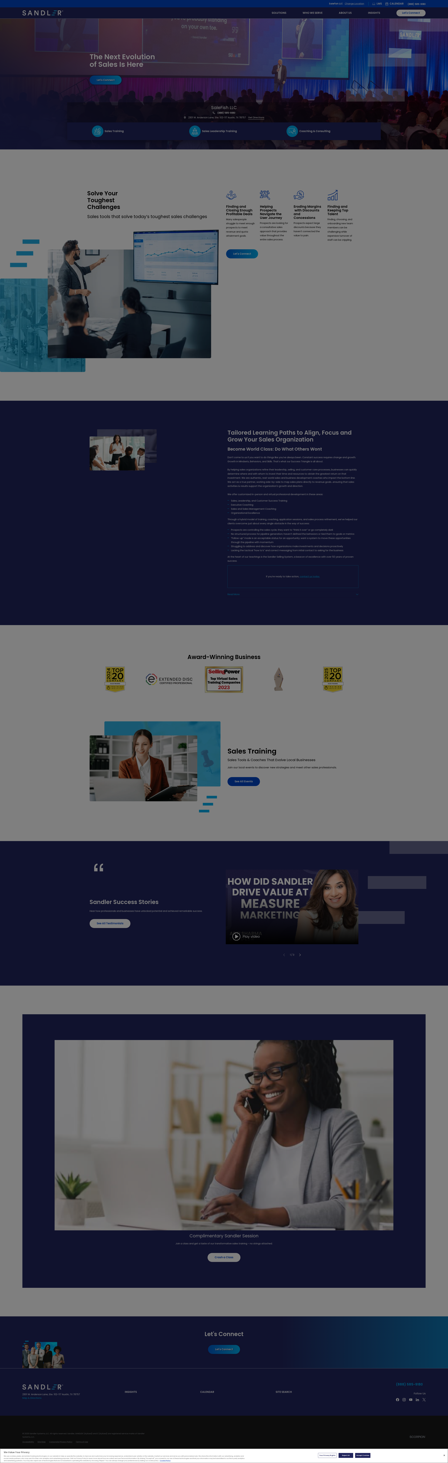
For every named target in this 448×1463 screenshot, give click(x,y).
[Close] (444, 1455)
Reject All (346, 1455)
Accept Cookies (362, 1455)
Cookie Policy (165, 1461)
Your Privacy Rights (327, 1455)
